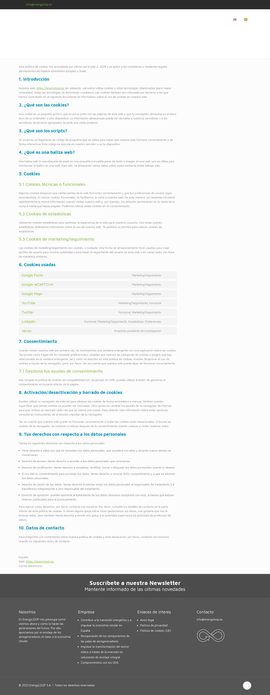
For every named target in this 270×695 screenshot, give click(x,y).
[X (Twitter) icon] (235, 4)
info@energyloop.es (39, 4)
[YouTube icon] (240, 4)
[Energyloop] (52, 19)
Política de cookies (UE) (155, 630)
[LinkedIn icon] (245, 4)
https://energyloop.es (50, 88)
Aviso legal (147, 620)
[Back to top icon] (247, 685)
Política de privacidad (154, 625)
